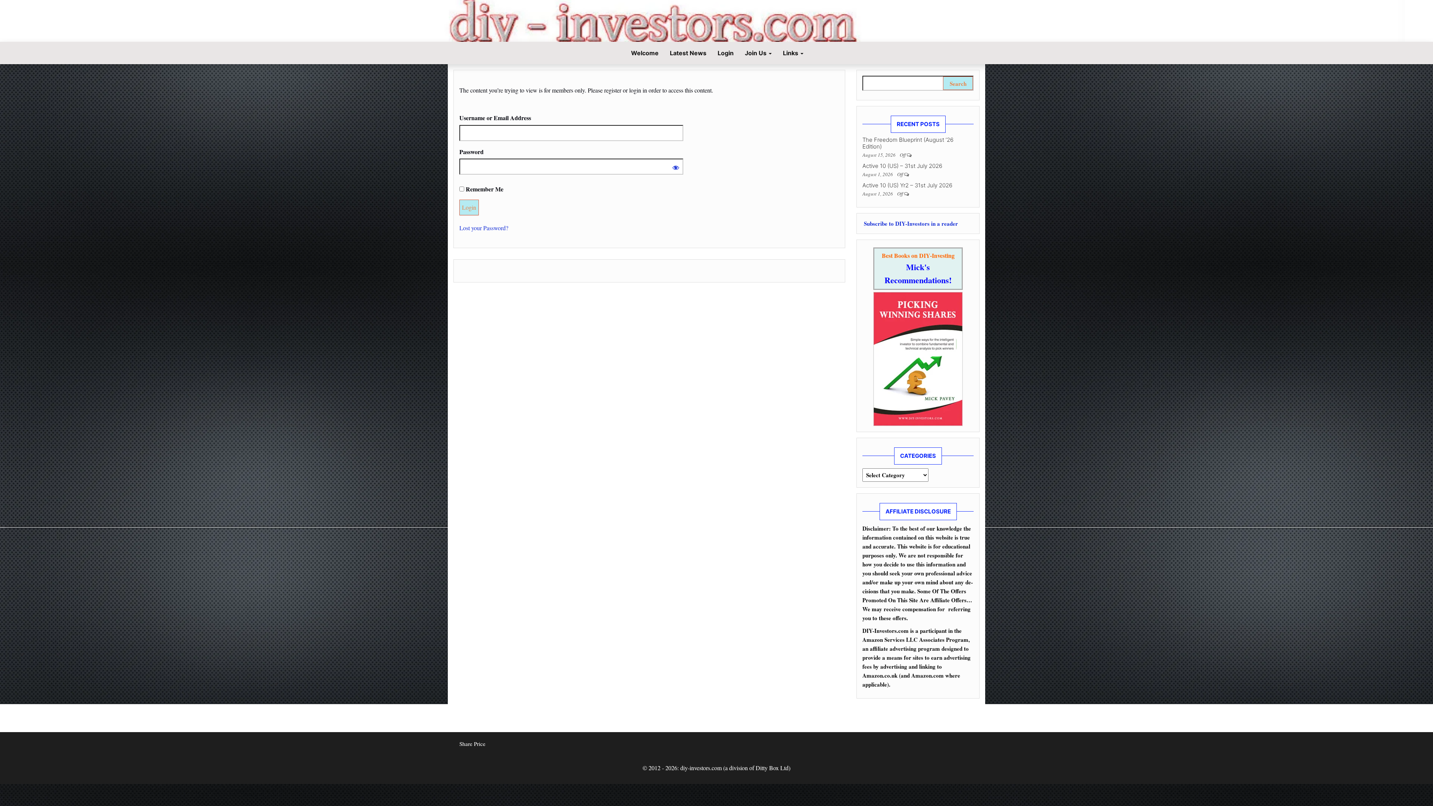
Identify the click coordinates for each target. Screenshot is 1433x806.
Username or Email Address (495, 117)
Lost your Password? (483, 228)
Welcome (644, 53)
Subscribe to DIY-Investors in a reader (910, 223)
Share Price (472, 743)
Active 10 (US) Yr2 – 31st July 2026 (907, 185)
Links (791, 53)
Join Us (756, 53)
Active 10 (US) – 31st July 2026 (902, 165)
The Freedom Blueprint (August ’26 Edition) (907, 143)
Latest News (688, 53)
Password (471, 151)
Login (726, 53)
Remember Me (483, 189)
